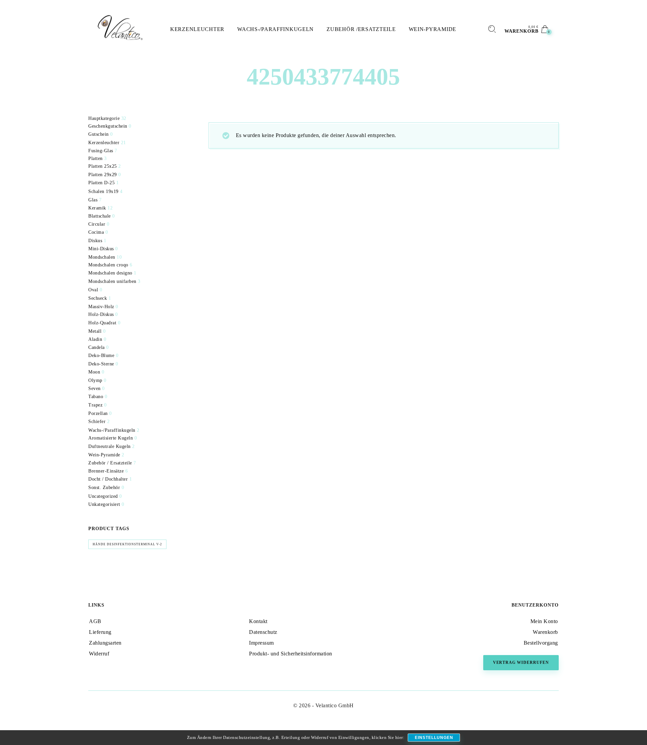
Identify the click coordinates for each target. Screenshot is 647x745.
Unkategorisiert (104, 504)
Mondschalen (101, 257)
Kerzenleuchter (103, 142)
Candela (96, 347)
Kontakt (258, 621)
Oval (93, 289)
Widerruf (99, 653)
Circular (96, 224)
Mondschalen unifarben (112, 281)
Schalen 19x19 (103, 191)
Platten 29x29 (102, 174)
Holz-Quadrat (102, 322)
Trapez (95, 405)
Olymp (95, 380)
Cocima (96, 232)
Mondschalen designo (110, 273)
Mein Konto (544, 621)
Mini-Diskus (101, 248)
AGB (95, 621)
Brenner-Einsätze (106, 471)
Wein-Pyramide (104, 454)
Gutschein (98, 134)
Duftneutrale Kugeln (109, 446)
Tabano (95, 396)
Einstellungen (434, 737)
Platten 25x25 (102, 166)
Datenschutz (263, 632)
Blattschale (99, 216)
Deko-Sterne (101, 363)
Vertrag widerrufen (521, 662)
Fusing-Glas (100, 150)
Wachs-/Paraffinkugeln (111, 430)
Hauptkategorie (104, 118)
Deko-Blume (101, 355)
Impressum (261, 643)
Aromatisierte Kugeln (110, 438)
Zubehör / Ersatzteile (110, 462)
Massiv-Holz (101, 306)
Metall (94, 331)
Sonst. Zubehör (104, 487)
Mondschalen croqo (108, 264)
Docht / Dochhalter (108, 479)
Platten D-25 (101, 182)
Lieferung (100, 632)
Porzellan (98, 413)
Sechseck (97, 298)
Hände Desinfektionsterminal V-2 (127, 544)
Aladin (95, 339)
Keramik (97, 207)
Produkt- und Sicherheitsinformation (290, 653)
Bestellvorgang (541, 643)
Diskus (95, 240)
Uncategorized (103, 496)
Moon (94, 372)
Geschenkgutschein (107, 126)
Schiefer (96, 421)
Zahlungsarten (105, 643)
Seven (94, 388)
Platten (95, 158)
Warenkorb (545, 632)
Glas (92, 199)
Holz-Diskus (101, 314)
